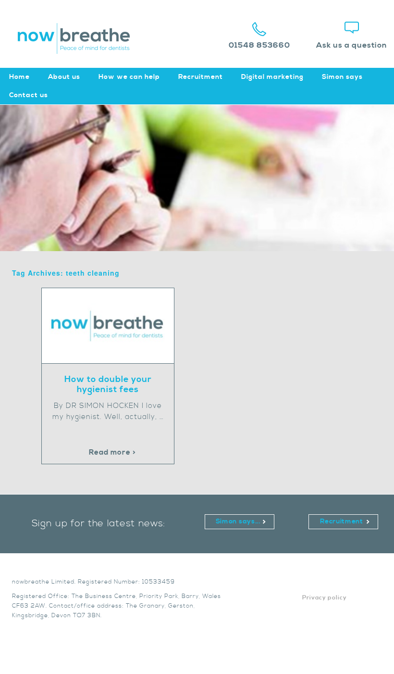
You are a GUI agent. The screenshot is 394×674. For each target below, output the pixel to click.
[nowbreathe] (78, 49)
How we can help (129, 77)
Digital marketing (272, 77)
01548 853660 (259, 45)
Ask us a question (351, 45)
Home (19, 77)
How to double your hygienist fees (108, 384)
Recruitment (200, 77)
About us (64, 77)
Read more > (112, 452)
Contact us (28, 95)
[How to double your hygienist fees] (113, 361)
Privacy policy (324, 597)
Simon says (342, 77)
